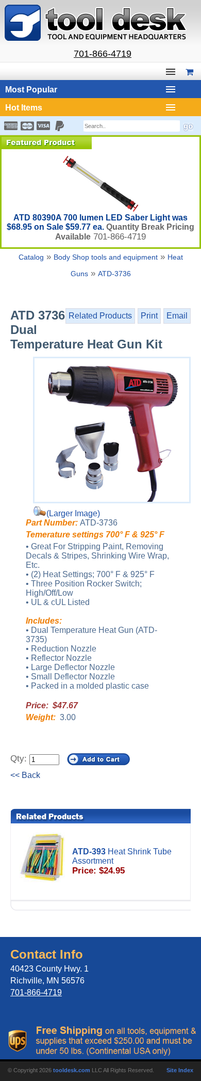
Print (149, 315)
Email (177, 315)
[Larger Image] (112, 430)
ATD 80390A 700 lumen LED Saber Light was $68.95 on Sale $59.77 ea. (97, 222)
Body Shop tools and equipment (106, 257)
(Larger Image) (73, 513)
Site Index (179, 1070)
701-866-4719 (102, 54)
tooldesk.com (71, 1070)
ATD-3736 (114, 273)
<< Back (25, 775)
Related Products (100, 315)
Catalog (31, 257)
